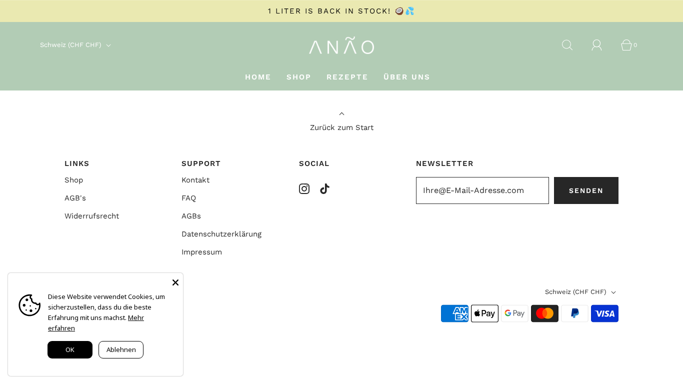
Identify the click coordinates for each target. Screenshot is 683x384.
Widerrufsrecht (91, 216)
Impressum (202, 252)
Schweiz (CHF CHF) (72, 44)
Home (258, 77)
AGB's (75, 198)
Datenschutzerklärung (222, 234)
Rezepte (347, 77)
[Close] (175, 281)
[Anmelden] (603, 45)
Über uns (407, 77)
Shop (299, 77)
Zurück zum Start (342, 127)
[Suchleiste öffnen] (573, 45)
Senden (586, 190)
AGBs (191, 216)
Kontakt (196, 180)
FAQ (189, 198)
